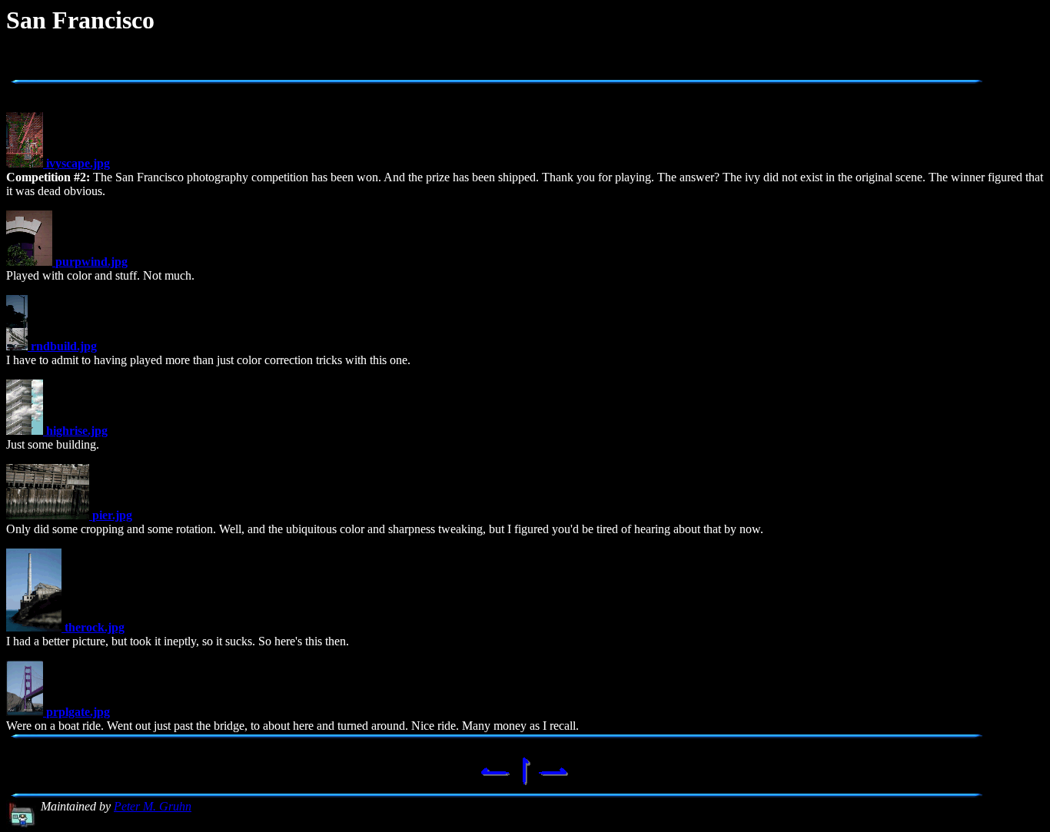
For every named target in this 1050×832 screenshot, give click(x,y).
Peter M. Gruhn (152, 806)
